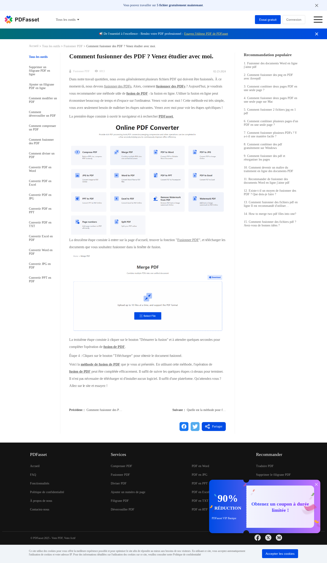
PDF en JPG (199, 474)
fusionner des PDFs (117, 86)
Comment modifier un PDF (43, 100)
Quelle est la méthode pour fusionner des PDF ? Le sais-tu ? (224, 410)
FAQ (33, 474)
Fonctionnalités (39, 483)
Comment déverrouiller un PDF (42, 113)
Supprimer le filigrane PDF (273, 474)
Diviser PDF (119, 483)
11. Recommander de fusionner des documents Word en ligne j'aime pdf (266, 180)
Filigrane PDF (120, 500)
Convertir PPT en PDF (40, 279)
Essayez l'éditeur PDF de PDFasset (206, 33)
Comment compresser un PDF (42, 127)
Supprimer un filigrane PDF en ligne (39, 70)
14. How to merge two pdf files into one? (270, 213)
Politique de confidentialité (47, 492)
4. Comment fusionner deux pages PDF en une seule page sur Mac (270, 99)
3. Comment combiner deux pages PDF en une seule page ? (270, 88)
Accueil (34, 46)
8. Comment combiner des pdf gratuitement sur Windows (263, 146)
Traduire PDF (265, 466)
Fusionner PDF (73, 46)
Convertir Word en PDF (40, 251)
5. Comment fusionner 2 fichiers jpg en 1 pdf (270, 111)
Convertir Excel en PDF (41, 238)
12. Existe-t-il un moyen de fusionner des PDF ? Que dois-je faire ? (270, 192)
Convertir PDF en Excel (40, 182)
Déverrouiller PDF (122, 509)
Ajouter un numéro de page (128, 492)
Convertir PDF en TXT (40, 224)
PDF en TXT (200, 500)
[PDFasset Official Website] (21, 19)
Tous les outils (51, 46)
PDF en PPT (200, 483)
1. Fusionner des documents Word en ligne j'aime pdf (270, 65)
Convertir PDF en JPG (40, 196)
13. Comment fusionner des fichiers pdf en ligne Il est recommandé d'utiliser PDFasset (271, 204)
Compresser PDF (121, 466)
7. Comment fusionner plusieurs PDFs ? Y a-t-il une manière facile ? (270, 134)
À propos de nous (41, 500)
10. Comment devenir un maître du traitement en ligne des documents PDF (268, 169)
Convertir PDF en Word (40, 169)
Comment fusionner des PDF (41, 141)
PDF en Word (200, 466)
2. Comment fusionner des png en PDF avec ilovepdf (268, 76)
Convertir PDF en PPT (40, 210)
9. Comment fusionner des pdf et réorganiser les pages (264, 157)
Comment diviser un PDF (41, 155)
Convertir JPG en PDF (40, 265)
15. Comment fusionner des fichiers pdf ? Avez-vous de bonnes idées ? (270, 223)
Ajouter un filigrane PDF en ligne (41, 86)
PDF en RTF (200, 509)
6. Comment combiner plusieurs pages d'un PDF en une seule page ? (271, 123)
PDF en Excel (200, 492)
